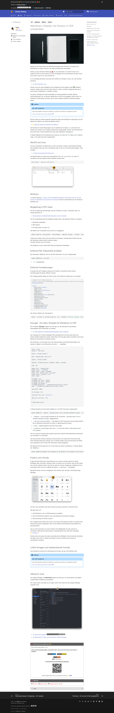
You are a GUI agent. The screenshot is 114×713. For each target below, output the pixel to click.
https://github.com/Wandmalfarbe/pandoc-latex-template (49, 216)
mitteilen (34, 533)
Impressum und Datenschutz (17, 703)
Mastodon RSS (43, 683)
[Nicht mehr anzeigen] (102, 2)
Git (15, 39)
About (65, 15)
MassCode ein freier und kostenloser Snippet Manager (51, 637)
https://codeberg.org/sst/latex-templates (42, 114)
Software (18, 39)
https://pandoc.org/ (40, 84)
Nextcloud (38, 15)
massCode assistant (40, 634)
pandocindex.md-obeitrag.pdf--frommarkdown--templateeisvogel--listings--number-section (58, 234)
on (37, 8)
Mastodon (35, 683)
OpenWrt (60, 15)
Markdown (37, 22)
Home (14, 15)
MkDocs (44, 22)
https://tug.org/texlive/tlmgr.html (44, 153)
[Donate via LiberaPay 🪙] (99, 701)
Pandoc (50, 22)
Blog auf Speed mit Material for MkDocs (46, 124)
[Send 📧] (85, 701)
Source (35, 688)
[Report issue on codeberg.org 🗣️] (94, 701)
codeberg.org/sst (54, 683)
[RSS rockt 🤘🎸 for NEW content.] (80, 701)
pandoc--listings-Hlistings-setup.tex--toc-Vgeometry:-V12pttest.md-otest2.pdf (58, 317)
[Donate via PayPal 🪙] (96, 701)
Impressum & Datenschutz (75, 15)
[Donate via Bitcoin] (102, 701)
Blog (21, 15)
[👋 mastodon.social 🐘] (88, 701)
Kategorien (28, 15)
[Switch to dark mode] (63, 11)
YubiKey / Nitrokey (49, 15)
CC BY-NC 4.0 (27, 706)
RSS (61, 683)
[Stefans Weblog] (11, 11)
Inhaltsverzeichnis (92, 22)
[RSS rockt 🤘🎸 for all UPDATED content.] (82, 701)
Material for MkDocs (21, 711)
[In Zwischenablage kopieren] (82, 162)
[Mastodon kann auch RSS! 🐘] (91, 701)
